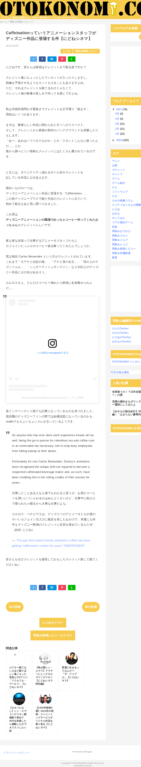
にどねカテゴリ (52, 622)
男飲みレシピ (120, 244)
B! (52, 59)
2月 (117, 128)
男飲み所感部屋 (121, 253)
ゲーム (116, 178)
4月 (117, 118)
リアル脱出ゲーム (122, 222)
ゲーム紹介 (118, 182)
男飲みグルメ (120, 235)
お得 (114, 165)
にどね (66, 51)
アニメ (116, 160)
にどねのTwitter (121, 337)
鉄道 (114, 257)
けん (114, 187)
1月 (117, 133)
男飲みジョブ (120, 239)
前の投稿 (91, 606)
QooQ (88, 765)
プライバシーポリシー (16, 752)
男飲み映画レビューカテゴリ (52, 635)
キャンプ (117, 174)
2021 (119, 109)
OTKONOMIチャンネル (126, 361)
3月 (117, 123)
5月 (117, 113)
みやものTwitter (121, 341)
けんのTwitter (120, 328)
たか (114, 196)
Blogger (88, 752)
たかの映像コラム (122, 200)
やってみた (118, 218)
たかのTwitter (120, 332)
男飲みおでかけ (121, 231)
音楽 (114, 226)
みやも (116, 213)
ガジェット (118, 169)
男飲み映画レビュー (86, 51)
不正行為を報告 (120, 372)
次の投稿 (15, 606)
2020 (119, 140)
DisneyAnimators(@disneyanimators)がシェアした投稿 (52, 397)
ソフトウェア (120, 191)
